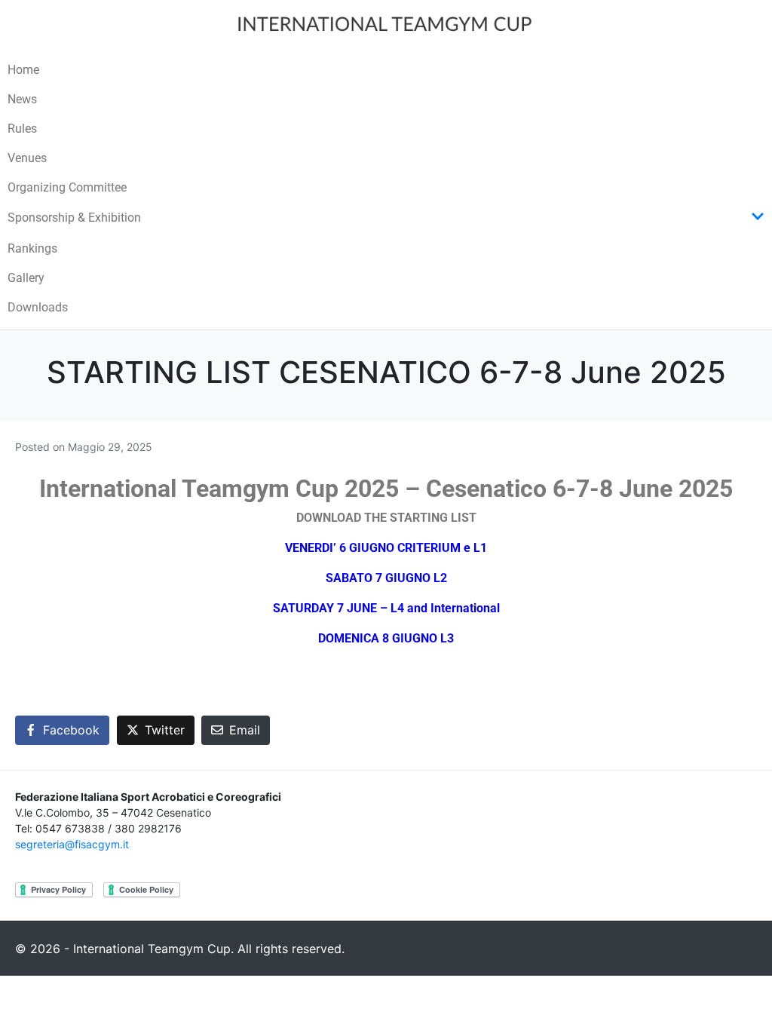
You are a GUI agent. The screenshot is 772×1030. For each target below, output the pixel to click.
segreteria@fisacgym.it (72, 844)
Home (23, 70)
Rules (22, 128)
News (22, 99)
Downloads (38, 307)
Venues (27, 158)
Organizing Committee (67, 187)
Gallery (26, 278)
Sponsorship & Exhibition (74, 217)
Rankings (32, 248)
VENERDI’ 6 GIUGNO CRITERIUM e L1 (386, 548)
